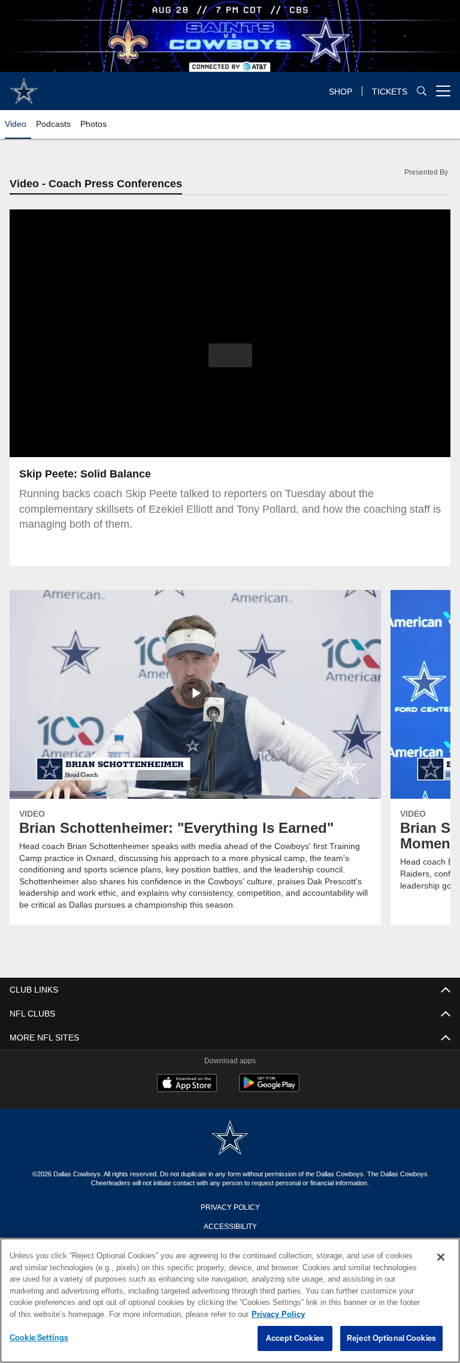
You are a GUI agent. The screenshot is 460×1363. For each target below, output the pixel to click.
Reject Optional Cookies (391, 1338)
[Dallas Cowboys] (230, 1139)
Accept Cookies (295, 1338)
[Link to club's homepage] (24, 86)
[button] (230, 356)
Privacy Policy (230, 1207)
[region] (230, 1301)
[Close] (441, 1258)
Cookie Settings (39, 1338)
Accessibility (230, 1226)
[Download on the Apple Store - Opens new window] (187, 1085)
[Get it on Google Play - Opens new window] (269, 1089)
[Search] (421, 91)
